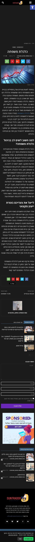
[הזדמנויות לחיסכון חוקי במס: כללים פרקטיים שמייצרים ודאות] (29, 329)
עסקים (14, 47)
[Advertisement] (17, 23)
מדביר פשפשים (5, 294)
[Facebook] (23, 521)
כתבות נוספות (29, 322)
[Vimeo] (12, 521)
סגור (20, 539)
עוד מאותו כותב (18, 322)
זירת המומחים (20, 47)
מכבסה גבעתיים (29, 294)
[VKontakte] (7, 521)
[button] (32, 7)
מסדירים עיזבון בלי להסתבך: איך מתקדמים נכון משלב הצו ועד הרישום (12, 339)
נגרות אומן (19, 346)
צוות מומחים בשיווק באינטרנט (24, 56)
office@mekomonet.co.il (15, 516)
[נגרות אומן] (29, 348)
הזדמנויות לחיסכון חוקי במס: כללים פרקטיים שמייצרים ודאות (13, 455)
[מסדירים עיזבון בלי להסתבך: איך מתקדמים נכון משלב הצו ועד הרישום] (29, 338)
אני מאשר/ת (28, 539)
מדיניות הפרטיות (12, 535)
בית (33, 43)
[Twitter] (17, 521)
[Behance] (28, 521)
